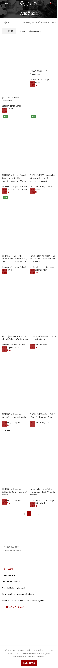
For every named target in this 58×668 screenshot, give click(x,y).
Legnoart (6, 186)
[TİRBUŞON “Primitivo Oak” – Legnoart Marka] (43, 288)
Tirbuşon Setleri (46, 186)
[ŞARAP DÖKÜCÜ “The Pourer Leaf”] (43, 49)
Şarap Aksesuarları (19, 186)
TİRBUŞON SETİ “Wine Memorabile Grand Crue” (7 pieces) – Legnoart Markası (15, 258)
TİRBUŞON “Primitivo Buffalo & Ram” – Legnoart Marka (14, 492)
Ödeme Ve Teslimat (11, 581)
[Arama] (54, 4)
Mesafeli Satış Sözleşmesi (13, 588)
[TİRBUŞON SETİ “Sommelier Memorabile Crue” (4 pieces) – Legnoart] (43, 127)
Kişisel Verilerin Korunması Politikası (18, 594)
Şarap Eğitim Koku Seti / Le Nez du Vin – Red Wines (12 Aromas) (42, 492)
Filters (10, 31)
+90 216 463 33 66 (11, 547)
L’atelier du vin (8, 106)
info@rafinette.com (12, 550)
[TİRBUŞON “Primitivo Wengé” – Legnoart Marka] (15, 366)
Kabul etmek (29, 663)
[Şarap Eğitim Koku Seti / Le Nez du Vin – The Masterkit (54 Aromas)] (43, 208)
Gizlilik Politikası (9, 575)
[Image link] (15, 536)
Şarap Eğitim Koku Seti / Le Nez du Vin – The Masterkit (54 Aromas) (42, 258)
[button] (4, 110)
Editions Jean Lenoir (38, 267)
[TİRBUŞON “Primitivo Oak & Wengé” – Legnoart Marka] (43, 366)
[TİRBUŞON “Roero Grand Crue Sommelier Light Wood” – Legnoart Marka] (15, 127)
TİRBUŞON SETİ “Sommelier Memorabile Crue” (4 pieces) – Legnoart (42, 178)
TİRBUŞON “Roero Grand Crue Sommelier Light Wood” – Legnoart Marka (14, 178)
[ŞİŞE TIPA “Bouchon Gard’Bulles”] (15, 49)
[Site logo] (29, 4)
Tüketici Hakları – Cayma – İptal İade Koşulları (23, 600)
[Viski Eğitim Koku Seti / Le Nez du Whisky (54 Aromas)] (15, 288)
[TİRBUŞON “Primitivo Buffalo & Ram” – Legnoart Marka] (15, 441)
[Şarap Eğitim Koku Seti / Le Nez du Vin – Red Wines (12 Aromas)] (43, 441)
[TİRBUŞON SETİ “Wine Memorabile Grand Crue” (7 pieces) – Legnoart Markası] (15, 208)
